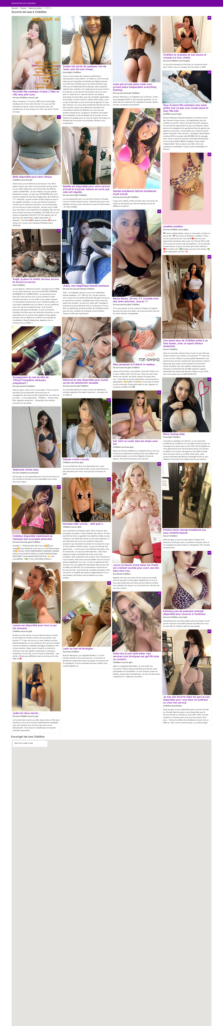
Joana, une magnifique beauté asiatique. (86, 285)
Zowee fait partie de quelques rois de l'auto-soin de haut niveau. (84, 68)
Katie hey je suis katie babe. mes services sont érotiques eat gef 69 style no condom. (136, 656)
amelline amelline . (173, 226)
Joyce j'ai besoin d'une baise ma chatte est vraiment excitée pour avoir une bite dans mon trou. (136, 568)
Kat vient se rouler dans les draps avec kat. (135, 442)
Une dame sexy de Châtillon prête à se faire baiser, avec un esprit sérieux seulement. (185, 343)
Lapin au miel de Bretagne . (78, 648)
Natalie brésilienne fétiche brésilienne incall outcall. (134, 192)
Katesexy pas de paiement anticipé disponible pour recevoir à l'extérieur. (184, 612)
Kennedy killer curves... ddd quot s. (83, 523)
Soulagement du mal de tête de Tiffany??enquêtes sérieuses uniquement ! (31, 380)
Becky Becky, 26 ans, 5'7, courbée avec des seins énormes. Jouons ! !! (136, 300)
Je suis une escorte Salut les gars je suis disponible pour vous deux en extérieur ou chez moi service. (186, 699)
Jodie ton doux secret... (26, 713)
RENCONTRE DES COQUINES (24, 3)
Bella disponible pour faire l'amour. (32, 176)
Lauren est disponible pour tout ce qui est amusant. (35, 627)
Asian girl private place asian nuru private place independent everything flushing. (134, 87)
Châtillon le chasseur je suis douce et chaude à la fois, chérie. (184, 56)
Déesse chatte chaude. (76, 459)
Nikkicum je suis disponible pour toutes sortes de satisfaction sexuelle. (85, 381)
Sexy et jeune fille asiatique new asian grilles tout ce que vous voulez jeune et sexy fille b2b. (185, 108)
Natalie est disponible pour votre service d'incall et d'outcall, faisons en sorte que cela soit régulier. (86, 189)
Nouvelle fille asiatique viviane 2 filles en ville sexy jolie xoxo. (36, 93)
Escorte (15, 8)
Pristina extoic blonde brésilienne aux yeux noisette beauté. (184, 531)
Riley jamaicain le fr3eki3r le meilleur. (134, 364)
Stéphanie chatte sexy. (26, 469)
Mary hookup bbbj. (174, 434)
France (23, 8)
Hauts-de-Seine (35, 8)
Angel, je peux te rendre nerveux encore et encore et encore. (36, 280)
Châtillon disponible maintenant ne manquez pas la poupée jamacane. (32, 537)
